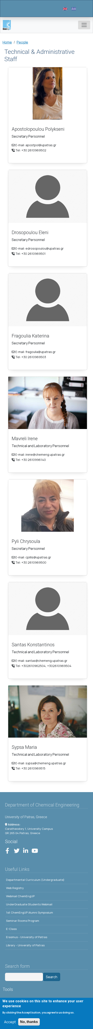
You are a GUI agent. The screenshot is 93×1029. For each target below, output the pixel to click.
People (22, 42)
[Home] (8, 25)
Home (7, 42)
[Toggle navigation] (84, 25)
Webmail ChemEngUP (20, 896)
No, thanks (29, 1022)
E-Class (11, 929)
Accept (10, 1022)
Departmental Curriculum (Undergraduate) (35, 880)
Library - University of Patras (25, 945)
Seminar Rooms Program (22, 921)
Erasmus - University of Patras (26, 937)
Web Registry (15, 888)
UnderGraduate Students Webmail (29, 904)
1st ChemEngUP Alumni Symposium (29, 912)
